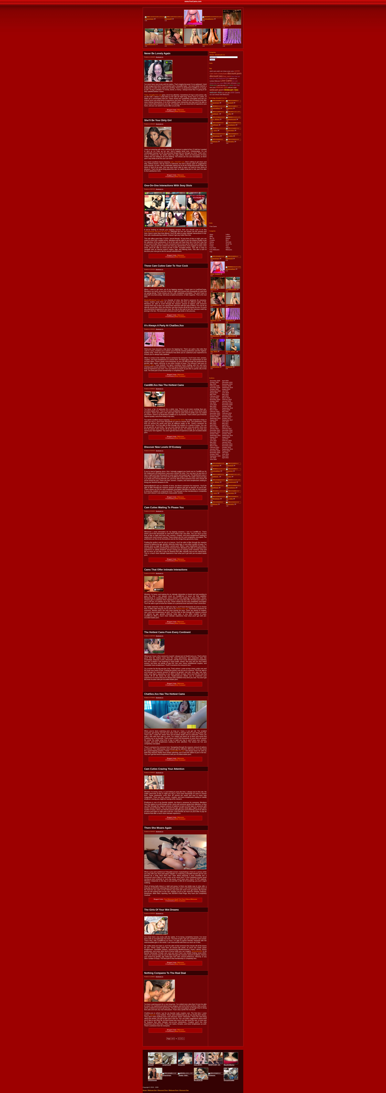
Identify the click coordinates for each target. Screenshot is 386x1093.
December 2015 (227, 444)
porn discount (221, 85)
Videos (187, 899)
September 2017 (227, 420)
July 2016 (225, 439)
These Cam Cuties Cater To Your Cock (166, 265)
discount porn (234, 73)
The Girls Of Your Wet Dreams (161, 909)
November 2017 (227, 416)
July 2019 (225, 391)
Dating (212, 242)
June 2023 (213, 404)
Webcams (180, 110)
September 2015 (227, 449)
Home (212, 55)
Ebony (212, 244)
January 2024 (214, 398)
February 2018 (227, 413)
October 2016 (226, 434)
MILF (227, 240)
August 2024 (214, 393)
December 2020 (215, 451)
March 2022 (214, 427)
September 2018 (227, 408)
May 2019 (225, 394)
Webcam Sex (231, 89)
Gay (211, 251)
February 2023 (214, 411)
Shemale (228, 242)
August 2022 (214, 420)
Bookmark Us (159, 57)
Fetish (212, 246)
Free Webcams (169, 899)
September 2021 (215, 435)
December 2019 (227, 382)
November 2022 (215, 415)
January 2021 (214, 449)
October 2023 (214, 401)
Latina (228, 234)
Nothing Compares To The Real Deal (165, 973)
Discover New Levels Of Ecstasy (162, 447)
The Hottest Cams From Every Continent (167, 632)
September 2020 (215, 456)
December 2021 (215, 430)
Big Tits (212, 238)
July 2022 (213, 422)
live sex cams (218, 83)
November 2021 (215, 432)
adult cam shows (222, 71)
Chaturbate (222, 74)
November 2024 (215, 387)
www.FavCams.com (193, 1)
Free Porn (213, 248)
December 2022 (215, 413)
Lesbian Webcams (215, 81)
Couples (212, 240)
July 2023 (213, 403)
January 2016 (226, 442)
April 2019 (225, 396)
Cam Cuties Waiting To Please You (164, 507)
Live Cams (226, 80)
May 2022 (213, 423)
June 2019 (225, 393)
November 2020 (215, 452)
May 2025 (213, 384)
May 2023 (213, 406)
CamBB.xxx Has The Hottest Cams (164, 385)
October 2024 (214, 389)
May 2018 (225, 411)
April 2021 (213, 444)
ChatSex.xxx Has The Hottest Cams (164, 694)
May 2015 (225, 456)
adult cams (213, 71)
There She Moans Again (158, 827)
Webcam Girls (221, 87)
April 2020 (225, 381)
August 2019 (226, 389)
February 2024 (214, 396)
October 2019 (226, 386)
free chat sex (235, 76)
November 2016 (227, 432)
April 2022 (213, 425)
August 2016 (226, 437)
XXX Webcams (224, 94)
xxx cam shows (214, 94)
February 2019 (227, 399)
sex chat (236, 85)
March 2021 (214, 446)
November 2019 (227, 384)
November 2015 (227, 446)
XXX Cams (235, 92)
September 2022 (215, 418)
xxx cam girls (226, 92)
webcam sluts (216, 92)
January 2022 (214, 428)
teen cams (213, 87)
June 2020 (213, 459)
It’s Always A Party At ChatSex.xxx (164, 325)
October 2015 (226, 447)
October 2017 (226, 418)
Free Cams (213, 226)
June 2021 (213, 440)
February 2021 (214, 447)
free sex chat (214, 78)
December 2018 (227, 403)
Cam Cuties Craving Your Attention (164, 768)
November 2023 (215, 399)
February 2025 (214, 386)
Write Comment (180, 111)
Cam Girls (214, 74)
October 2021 (214, 434)
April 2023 (213, 408)
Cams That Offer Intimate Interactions (165, 569)
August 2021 (214, 437)
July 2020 (213, 457)
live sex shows (230, 83)
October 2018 (226, 406)
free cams (227, 76)
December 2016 (227, 430)
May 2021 (213, 442)
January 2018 (226, 415)
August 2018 (226, 410)
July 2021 (213, 439)
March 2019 (226, 398)
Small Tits (178, 899)
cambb (237, 71)
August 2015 (226, 451)
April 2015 (225, 457)
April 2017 (225, 425)
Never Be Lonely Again (157, 53)
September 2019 (227, 387)
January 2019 (226, 401)
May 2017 (225, 423)
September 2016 (227, 435)
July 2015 (225, 452)
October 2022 (214, 416)
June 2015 (225, 454)
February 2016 (227, 440)
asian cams (230, 71)
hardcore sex (233, 78)
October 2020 (214, 454)
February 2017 (227, 428)
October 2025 (214, 382)
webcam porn (217, 90)
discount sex (216, 76)
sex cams (229, 85)
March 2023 (214, 410)
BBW (211, 236)
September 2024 (215, 391)
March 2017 (226, 427)
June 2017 (225, 422)
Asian (211, 234)
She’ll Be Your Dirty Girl (158, 120)
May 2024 (213, 394)
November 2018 (227, 404)
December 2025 (215, 381)
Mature (228, 238)
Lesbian (228, 236)
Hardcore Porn (224, 78)
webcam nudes (232, 87)
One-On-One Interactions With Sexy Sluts (168, 185)
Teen (183, 899)
